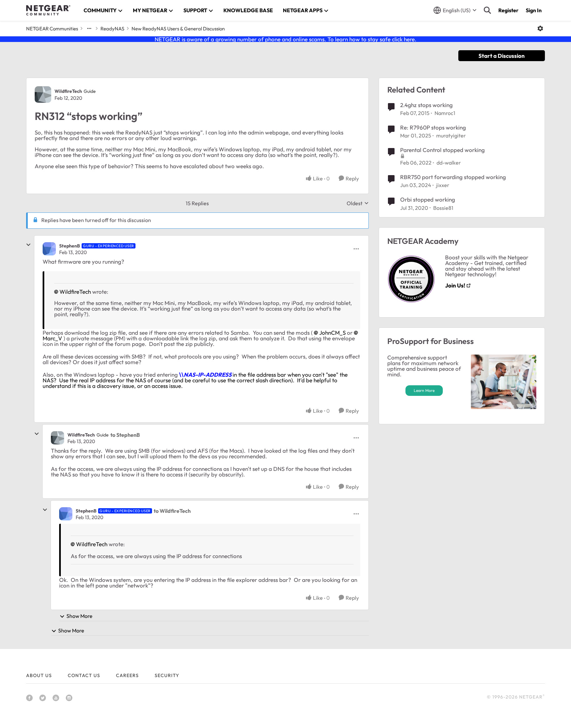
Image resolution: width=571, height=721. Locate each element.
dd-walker (449, 162)
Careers (127, 675)
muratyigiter (451, 135)
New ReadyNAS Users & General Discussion (178, 28)
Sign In (534, 10)
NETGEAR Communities (52, 28)
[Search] (487, 10)
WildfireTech (68, 91)
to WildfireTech (172, 510)
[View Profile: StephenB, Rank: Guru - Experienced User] (49, 248)
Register (508, 10)
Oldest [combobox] (358, 203)
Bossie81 (443, 207)
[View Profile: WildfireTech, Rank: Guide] (43, 94)
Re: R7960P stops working (433, 127)
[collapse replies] (28, 245)
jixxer (442, 185)
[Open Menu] (540, 28)
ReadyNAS (112, 28)
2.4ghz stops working (426, 104)
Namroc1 (445, 113)
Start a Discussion (501, 55)
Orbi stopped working (427, 199)
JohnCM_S (332, 332)
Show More (79, 616)
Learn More (424, 390)
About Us (39, 675)
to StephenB (125, 434)
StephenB (69, 246)
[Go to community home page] (48, 10)
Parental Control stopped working (442, 149)
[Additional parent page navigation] (89, 28)
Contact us (84, 675)
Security (167, 675)
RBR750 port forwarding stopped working (453, 176)
